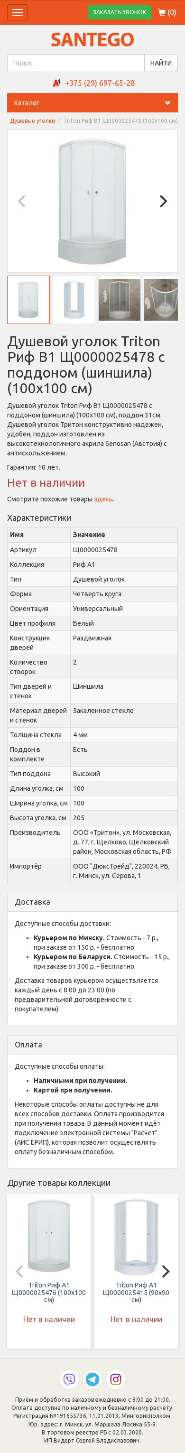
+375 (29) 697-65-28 (100, 83)
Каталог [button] (26, 103)
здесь (103, 499)
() (171, 12)
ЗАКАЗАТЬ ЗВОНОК (119, 12)
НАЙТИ (161, 63)
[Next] (162, 201)
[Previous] (22, 201)
